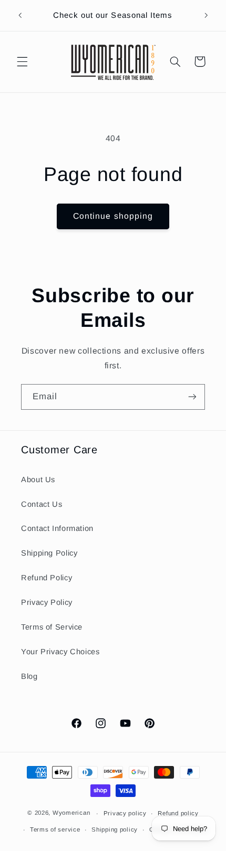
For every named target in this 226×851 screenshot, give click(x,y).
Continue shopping (113, 215)
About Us (38, 479)
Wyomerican (71, 813)
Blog (29, 676)
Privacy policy (125, 813)
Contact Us (41, 504)
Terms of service (55, 829)
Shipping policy (114, 829)
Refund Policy (46, 577)
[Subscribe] (192, 397)
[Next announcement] (206, 15)
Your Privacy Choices (60, 651)
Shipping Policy (49, 553)
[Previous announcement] (20, 15)
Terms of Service (52, 627)
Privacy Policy (47, 602)
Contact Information (57, 528)
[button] (22, 61)
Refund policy (178, 813)
